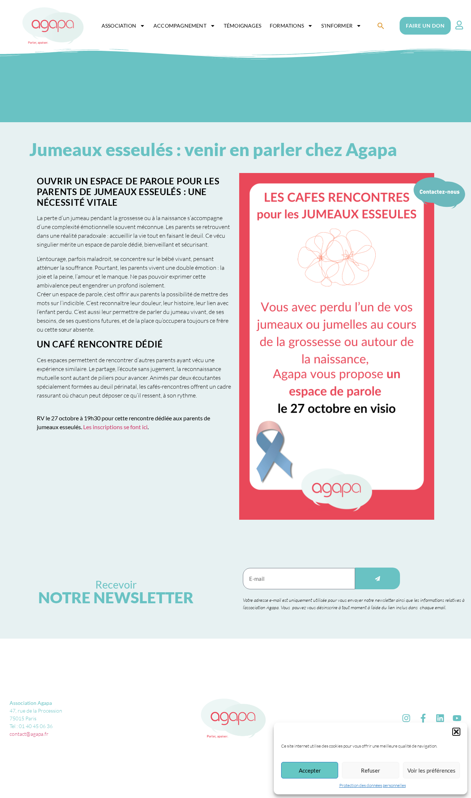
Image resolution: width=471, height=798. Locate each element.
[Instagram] (406, 718)
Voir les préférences (431, 770)
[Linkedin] (440, 718)
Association (119, 25)
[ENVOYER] (377, 578)
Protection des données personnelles (372, 785)
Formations (287, 25)
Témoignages (242, 25)
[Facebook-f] (423, 718)
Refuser (370, 770)
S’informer (337, 25)
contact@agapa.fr (29, 734)
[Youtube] (457, 718)
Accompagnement (179, 25)
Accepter (310, 770)
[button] (456, 731)
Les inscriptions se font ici (115, 426)
